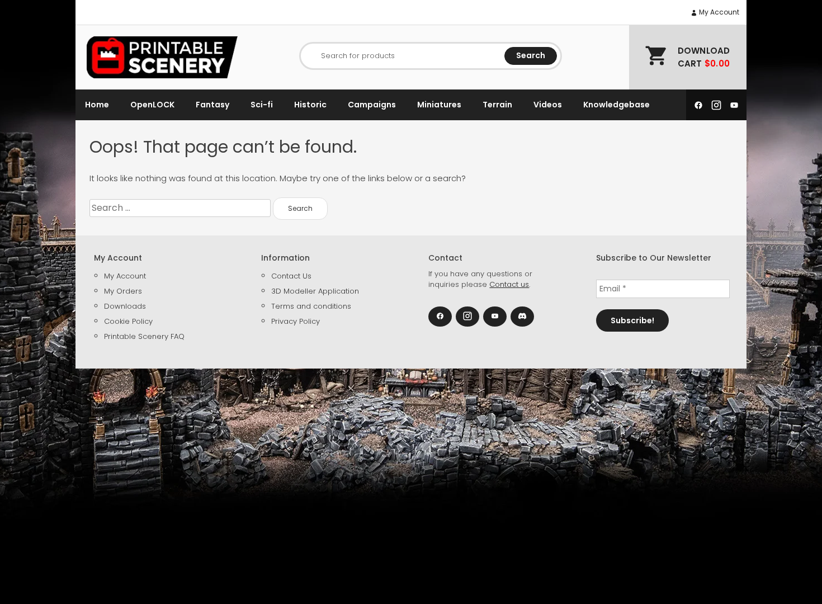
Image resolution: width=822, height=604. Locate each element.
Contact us (509, 284)
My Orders (123, 291)
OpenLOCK (152, 104)
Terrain (497, 104)
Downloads (125, 306)
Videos (547, 104)
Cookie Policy (128, 321)
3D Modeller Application (315, 291)
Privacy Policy (295, 321)
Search (530, 55)
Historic (310, 104)
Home (97, 104)
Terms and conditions (311, 306)
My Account (718, 12)
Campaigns (372, 104)
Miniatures (439, 104)
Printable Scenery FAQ (144, 336)
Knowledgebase (616, 104)
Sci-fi (262, 104)
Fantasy (212, 104)
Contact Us (291, 276)
